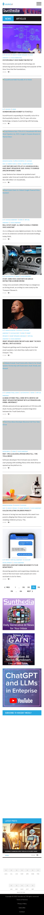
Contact (22, 912)
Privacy (15, 508)
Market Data (11, 164)
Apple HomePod (19, 161)
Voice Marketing (16, 57)
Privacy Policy (22, 903)
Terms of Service (22, 899)
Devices (8, 55)
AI (3, 55)
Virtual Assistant (16, 560)
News (14, 55)
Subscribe (22, 908)
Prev (8, 587)
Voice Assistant (16, 222)
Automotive (9, 276)
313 (28, 587)
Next (29, 591)
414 (21, 591)
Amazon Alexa (7, 161)
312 (23, 587)
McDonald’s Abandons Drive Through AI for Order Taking (21, 851)
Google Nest (15, 333)
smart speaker (22, 55)
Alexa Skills (6, 451)
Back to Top (21, 892)
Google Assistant (11, 220)
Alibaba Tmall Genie (12, 392)
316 (12, 591)
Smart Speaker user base (18, 336)
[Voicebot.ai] (17, 4)
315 (39, 587)
